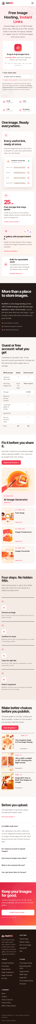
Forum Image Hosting (26, 981)
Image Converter (7, 975)
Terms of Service (7, 999)
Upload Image (24, 939)
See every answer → (8, 817)
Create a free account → (12, 221)
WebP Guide (23, 974)
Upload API (23, 948)
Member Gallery (25, 942)
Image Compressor (8, 972)
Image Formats (24, 971)
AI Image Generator (8, 963)
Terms (4, 1020)
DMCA (14, 1020)
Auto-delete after (10, 73)
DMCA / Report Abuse (9, 1006)
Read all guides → (10, 728)
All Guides (23, 984)
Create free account (16, 912)
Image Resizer (6, 969)
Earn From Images (25, 945)
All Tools (4, 978)
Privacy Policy (6, 1003)
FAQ (21, 951)
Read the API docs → (16, 273)
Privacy (8, 1020)
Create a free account (10, 80)
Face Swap (5, 966)
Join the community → (11, 251)
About (3, 993)
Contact (4, 996)
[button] (18, 55)
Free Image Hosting (26, 963)
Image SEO (23, 977)
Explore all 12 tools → (11, 462)
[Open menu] (32, 3)
